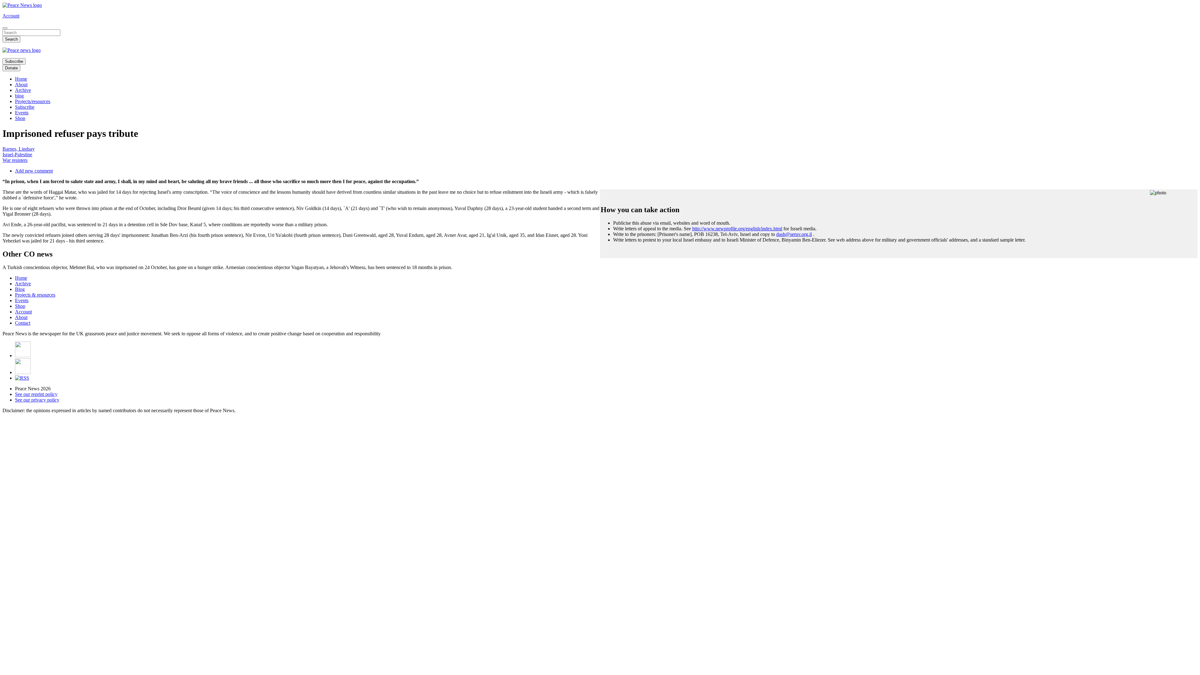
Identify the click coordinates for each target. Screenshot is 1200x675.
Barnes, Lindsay (18, 149)
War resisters (15, 160)
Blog (20, 289)
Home (21, 79)
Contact (22, 323)
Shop (20, 118)
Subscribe (14, 61)
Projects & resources (35, 295)
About (21, 84)
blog (19, 95)
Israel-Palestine (17, 154)
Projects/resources (32, 101)
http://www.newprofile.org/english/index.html (737, 228)
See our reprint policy (36, 394)
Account (10, 15)
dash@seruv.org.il (794, 234)
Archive (23, 90)
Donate (11, 68)
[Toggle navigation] (5, 28)
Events (21, 112)
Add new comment (34, 170)
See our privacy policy (37, 399)
